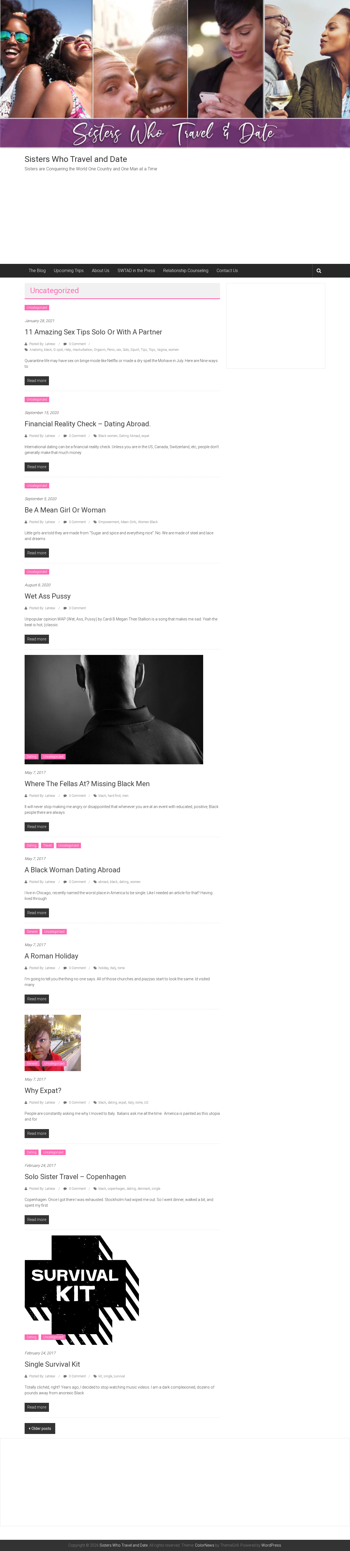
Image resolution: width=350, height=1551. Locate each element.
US (146, 1102)
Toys (152, 350)
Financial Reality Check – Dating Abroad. (88, 424)
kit (100, 1376)
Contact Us (227, 270)
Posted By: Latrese (42, 344)
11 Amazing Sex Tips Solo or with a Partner (93, 332)
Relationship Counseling (185, 270)
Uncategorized (37, 308)
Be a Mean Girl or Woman (65, 510)
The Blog (37, 270)
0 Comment (77, 344)
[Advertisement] (175, 223)
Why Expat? (43, 1090)
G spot (58, 350)
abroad (103, 882)
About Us (100, 270)
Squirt (134, 350)
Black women (108, 436)
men (125, 796)
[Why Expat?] (53, 1042)
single (156, 1189)
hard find (114, 796)
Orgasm (100, 350)
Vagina (162, 350)
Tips (144, 350)
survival (119, 1376)
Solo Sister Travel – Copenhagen (75, 1177)
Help (68, 350)
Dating (31, 757)
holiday (103, 968)
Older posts (41, 1428)
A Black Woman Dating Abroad (72, 870)
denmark (144, 1189)
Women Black (148, 522)
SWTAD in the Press (136, 270)
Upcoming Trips (69, 270)
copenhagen (116, 1189)
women (173, 350)
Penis (111, 350)
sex (118, 350)
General (32, 932)
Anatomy (36, 350)
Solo (126, 350)
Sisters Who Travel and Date (76, 159)
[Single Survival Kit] (82, 1290)
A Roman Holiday (51, 956)
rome (121, 968)
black (48, 350)
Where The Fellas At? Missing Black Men (87, 784)
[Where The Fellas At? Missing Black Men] (114, 709)
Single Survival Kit (52, 1364)
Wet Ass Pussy (48, 596)
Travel (47, 845)
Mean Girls (128, 522)
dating (124, 882)
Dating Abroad (129, 436)
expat (145, 436)
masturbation (82, 350)
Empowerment (108, 522)
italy (113, 968)
